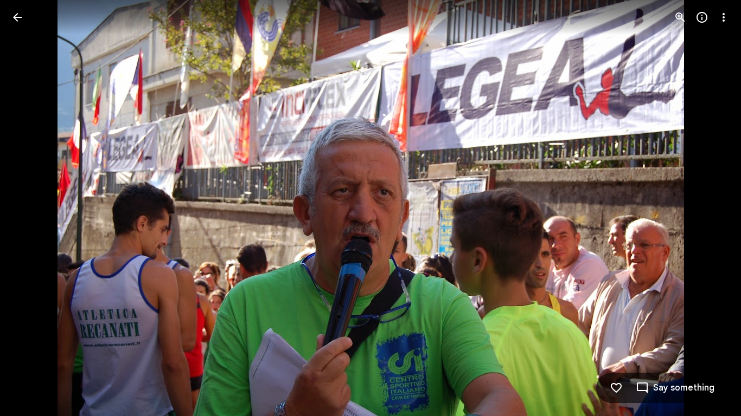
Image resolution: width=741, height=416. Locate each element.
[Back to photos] (17, 17)
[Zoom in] (680, 17)
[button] (30, 208)
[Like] (616, 387)
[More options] (723, 17)
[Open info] (702, 17)
